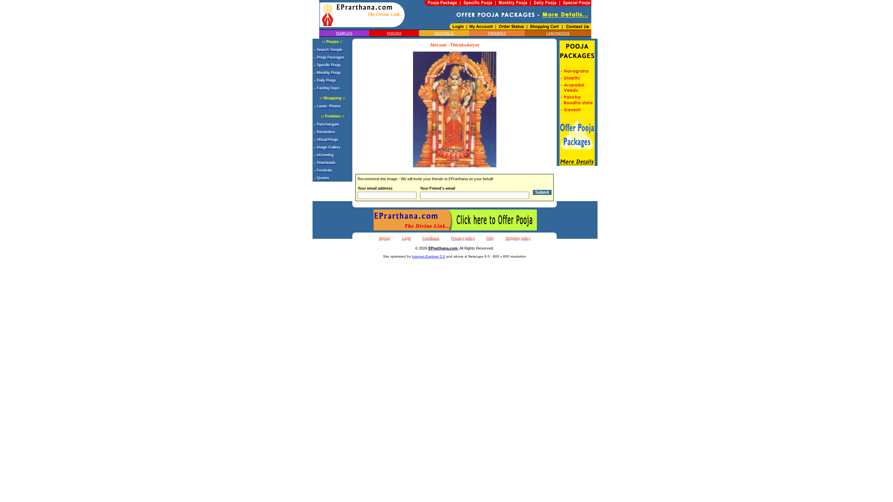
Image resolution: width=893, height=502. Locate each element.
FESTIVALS (443, 33)
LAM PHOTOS (558, 33)
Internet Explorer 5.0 (428, 256)
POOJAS (394, 33)
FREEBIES (497, 33)
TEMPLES (344, 33)
